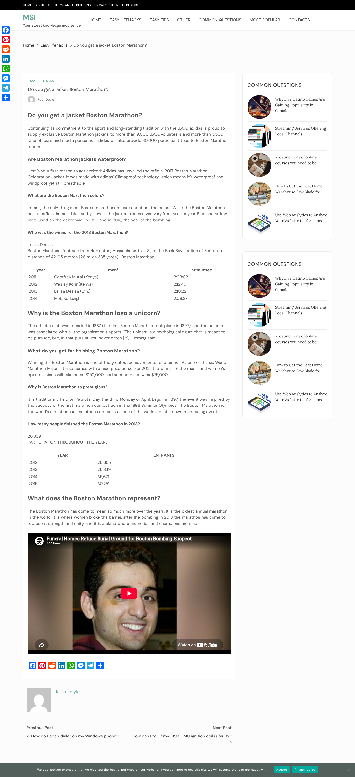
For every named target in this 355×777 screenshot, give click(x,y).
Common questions (220, 19)
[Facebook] (6, 30)
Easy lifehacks (125, 19)
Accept (281, 769)
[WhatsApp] (6, 68)
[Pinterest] (6, 39)
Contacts (130, 5)
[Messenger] (6, 78)
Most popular (265, 19)
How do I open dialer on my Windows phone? (75, 736)
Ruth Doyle (45, 99)
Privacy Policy (106, 5)
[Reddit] (6, 49)
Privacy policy (305, 769)
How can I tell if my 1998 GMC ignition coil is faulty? (182, 736)
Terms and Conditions (72, 5)
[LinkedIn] (6, 59)
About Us (43, 5)
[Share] (6, 97)
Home (27, 5)
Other (183, 19)
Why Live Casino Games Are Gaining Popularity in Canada (300, 105)
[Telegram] (6, 88)
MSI (29, 17)
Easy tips (159, 19)
